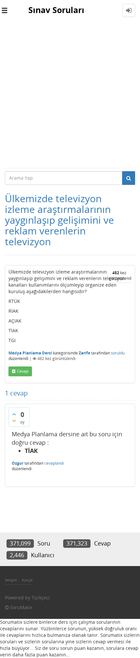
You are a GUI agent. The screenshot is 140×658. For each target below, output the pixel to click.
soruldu (118, 353)
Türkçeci (41, 597)
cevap (22, 371)
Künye (27, 579)
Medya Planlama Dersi (30, 353)
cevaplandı (54, 463)
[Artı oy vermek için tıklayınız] (14, 414)
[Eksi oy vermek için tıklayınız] (14, 420)
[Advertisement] (70, 94)
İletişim (11, 579)
